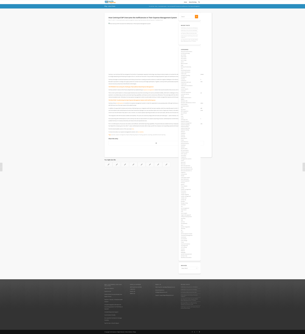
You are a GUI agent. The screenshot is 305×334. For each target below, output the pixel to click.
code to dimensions (185, 72)
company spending (185, 75)
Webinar (183, 250)
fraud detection (184, 141)
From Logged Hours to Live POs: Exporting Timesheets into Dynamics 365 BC (189, 303)
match (182, 160)
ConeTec (183, 79)
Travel (182, 242)
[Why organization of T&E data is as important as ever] (125, 164)
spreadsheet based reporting (158, 134)
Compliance (183, 77)
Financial (183, 136)
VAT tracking (184, 247)
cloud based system (121, 20)
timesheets (183, 237)
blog (182, 65)
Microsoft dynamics (151, 20)
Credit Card (183, 84)
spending (183, 218)
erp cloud (183, 109)
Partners (183, 182)
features (144, 20)
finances (183, 135)
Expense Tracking (139, 134)
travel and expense (185, 244)
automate (113, 134)
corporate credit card (186, 82)
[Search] (199, 2)
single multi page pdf (186, 215)
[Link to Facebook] (197, 332)
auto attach (183, 58)
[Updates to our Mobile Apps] (150, 164)
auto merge (183, 60)
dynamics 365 (184, 101)
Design (182, 96)
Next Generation (185, 179)
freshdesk (183, 145)
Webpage (183, 252)
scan (182, 211)
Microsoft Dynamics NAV (187, 169)
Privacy (134, 331)
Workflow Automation (186, 257)
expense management (129, 20)
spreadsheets (184, 223)
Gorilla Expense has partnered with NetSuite (189, 30)
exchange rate (184, 119)
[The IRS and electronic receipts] (117, 164)
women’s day (184, 256)
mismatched (184, 174)
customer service (185, 94)
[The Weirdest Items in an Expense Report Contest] (166, 164)
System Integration (185, 227)
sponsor (183, 221)
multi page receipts (185, 177)
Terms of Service (128, 331)
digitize (182, 99)
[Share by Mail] (156, 143)
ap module (183, 55)
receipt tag (183, 199)
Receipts (183, 201)
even (182, 116)
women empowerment (186, 254)
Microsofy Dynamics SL (186, 170)
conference (183, 80)
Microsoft (183, 162)
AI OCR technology (185, 53)
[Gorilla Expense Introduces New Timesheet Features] (304, 167)
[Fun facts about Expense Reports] (158, 164)
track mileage (184, 240)
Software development (186, 216)
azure (182, 62)
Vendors (183, 249)
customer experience (186, 92)
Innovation (183, 155)
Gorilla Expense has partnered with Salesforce (189, 27)
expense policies (185, 126)
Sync (182, 225)
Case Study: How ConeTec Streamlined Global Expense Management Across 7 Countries (189, 40)
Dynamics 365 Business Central (188, 102)
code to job (183, 73)
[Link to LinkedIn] (194, 332)
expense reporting (138, 20)
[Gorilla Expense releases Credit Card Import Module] (108, 164)
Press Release (184, 186)
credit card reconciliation (187, 85)
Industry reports (185, 152)
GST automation (185, 150)
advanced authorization (186, 51)
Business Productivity (186, 67)
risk (182, 206)
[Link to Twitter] (192, 332)
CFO (182, 68)
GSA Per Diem (184, 148)
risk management (185, 208)
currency (183, 87)
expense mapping (185, 124)
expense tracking (185, 130)
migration (183, 172)
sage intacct (183, 210)
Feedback (183, 133)
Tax (181, 230)
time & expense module (186, 233)
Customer (183, 90)
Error (182, 114)
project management (186, 189)
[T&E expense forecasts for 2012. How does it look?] (142, 164)
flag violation (184, 138)
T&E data (183, 228)
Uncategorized (184, 245)
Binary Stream (184, 63)
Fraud (182, 140)
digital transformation (186, 97)
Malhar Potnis (160, 20)
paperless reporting (147, 134)
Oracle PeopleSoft (185, 181)
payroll (182, 184)
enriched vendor (185, 106)
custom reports (184, 89)
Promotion (183, 191)
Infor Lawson (184, 153)
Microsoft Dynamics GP (186, 167)
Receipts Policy (184, 203)
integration (183, 157)
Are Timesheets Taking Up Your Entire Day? (189, 33)
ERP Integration (184, 111)
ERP (182, 107)
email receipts (184, 104)
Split (182, 220)
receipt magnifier (185, 194)
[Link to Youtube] (199, 332)
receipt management (186, 196)
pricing (182, 187)
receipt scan (184, 198)
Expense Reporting (130, 134)
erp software (184, 113)
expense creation (185, 121)
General (183, 147)
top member (184, 238)
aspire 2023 (183, 56)
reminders (183, 204)
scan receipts (184, 213)
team (182, 232)
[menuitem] (185, 2)
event (182, 118)
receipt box (183, 193)
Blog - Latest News (109, 6)
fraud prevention (185, 143)
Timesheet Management (186, 235)
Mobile (182, 175)
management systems (186, 159)
